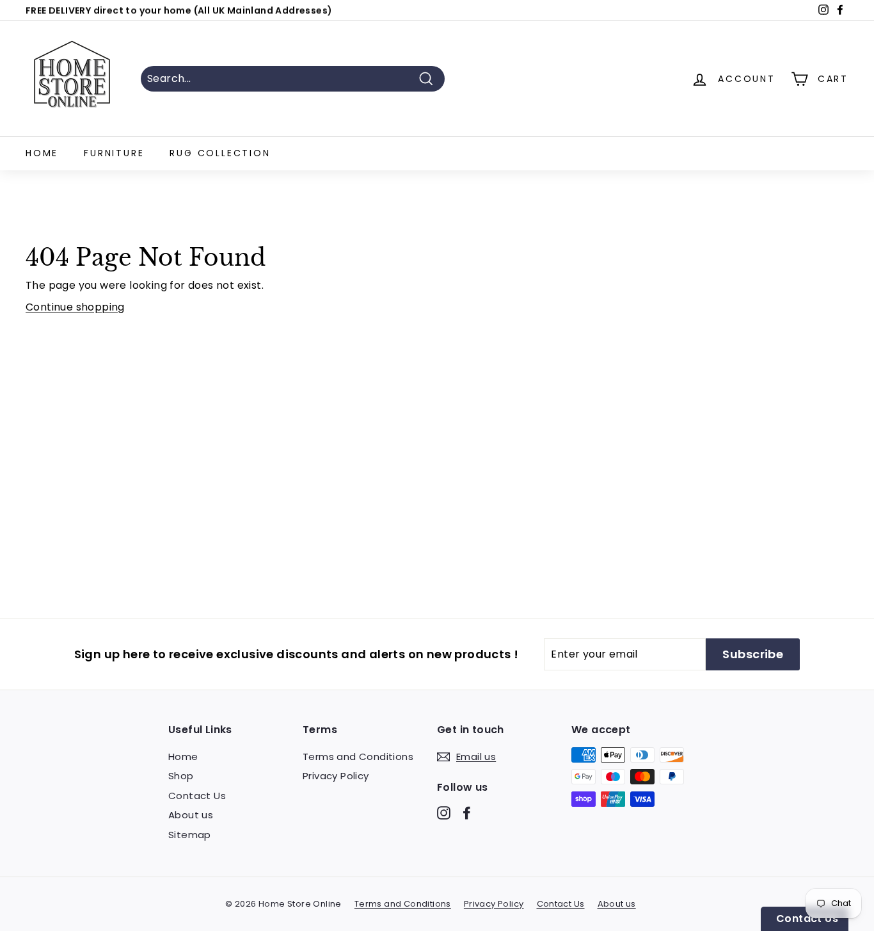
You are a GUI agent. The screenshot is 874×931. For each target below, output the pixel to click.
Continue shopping (75, 307)
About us (190, 815)
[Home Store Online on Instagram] (443, 812)
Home (42, 153)
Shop (181, 775)
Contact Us (197, 795)
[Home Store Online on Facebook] (466, 812)
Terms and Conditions (358, 756)
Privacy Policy (336, 775)
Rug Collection (220, 153)
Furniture (114, 153)
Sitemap (189, 834)
